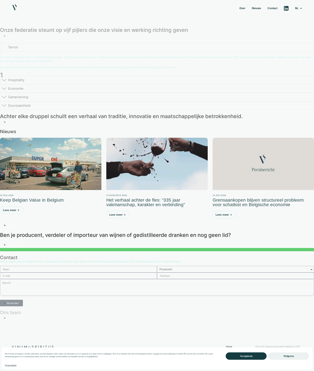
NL (297, 8)
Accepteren (246, 356)
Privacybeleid (10, 365)
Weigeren (288, 356)
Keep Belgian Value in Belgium (32, 200)
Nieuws (256, 8)
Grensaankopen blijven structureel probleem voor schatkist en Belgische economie (258, 202)
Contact (272, 8)
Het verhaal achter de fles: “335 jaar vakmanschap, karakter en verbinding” (145, 202)
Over (242, 8)
